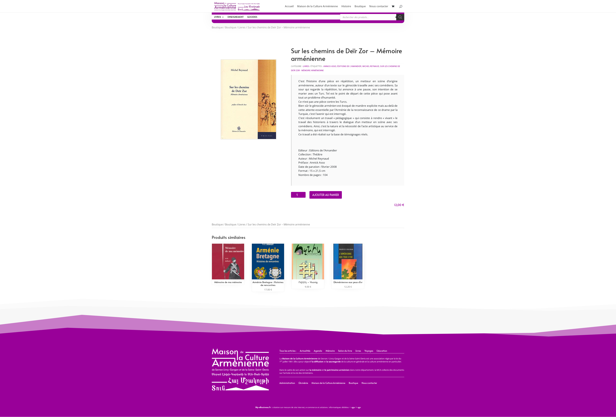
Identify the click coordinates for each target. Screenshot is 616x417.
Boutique (360, 6)
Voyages (368, 351)
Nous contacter (378, 6)
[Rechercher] (400, 17)
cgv (359, 407)
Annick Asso (329, 66)
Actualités (305, 351)
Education (382, 351)
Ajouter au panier (325, 195)
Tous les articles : (287, 351)
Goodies (252, 17)
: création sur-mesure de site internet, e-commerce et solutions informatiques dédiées (302, 407)
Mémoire (330, 351)
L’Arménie (303, 383)
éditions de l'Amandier (349, 66)
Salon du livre (345, 351)
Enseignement (236, 17)
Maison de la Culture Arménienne (317, 6)
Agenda (318, 351)
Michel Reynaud (370, 66)
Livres (217, 17)
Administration (287, 383)
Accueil (289, 6)
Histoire (346, 6)
